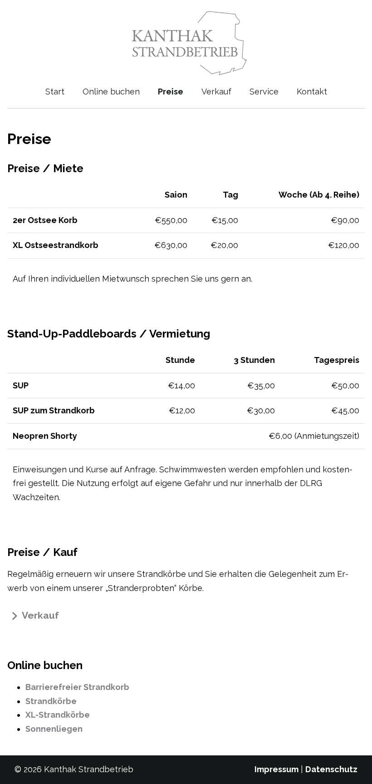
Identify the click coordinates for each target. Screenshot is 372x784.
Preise (170, 91)
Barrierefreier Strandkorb (77, 687)
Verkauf (216, 91)
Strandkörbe (51, 701)
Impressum (277, 769)
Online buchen (111, 91)
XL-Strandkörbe (57, 714)
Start (54, 91)
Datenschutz (331, 769)
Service (264, 91)
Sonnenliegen (54, 729)
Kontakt (312, 91)
